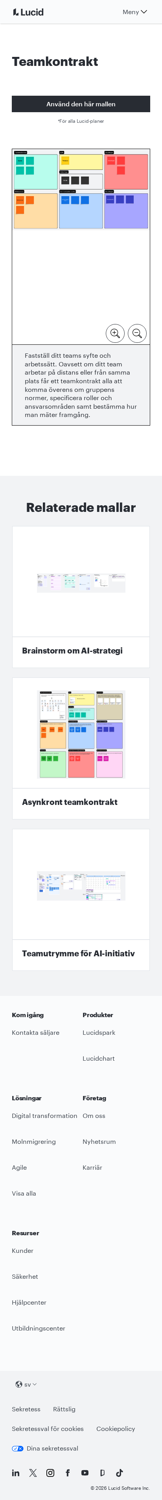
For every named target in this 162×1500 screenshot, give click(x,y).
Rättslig (64, 1409)
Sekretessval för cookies (48, 1428)
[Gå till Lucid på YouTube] (85, 1473)
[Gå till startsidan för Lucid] (38, 12)
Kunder (22, 1250)
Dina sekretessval (52, 1448)
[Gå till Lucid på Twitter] (33, 1473)
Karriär (92, 1167)
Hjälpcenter (29, 1302)
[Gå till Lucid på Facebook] (68, 1473)
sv (27, 1384)
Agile (19, 1167)
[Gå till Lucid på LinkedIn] (16, 1473)
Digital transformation (44, 1115)
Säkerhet (25, 1276)
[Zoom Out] (137, 332)
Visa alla (24, 1193)
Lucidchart (99, 1058)
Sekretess (26, 1409)
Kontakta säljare (35, 1032)
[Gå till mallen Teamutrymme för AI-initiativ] (81, 899)
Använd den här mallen (81, 103)
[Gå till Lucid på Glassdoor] (102, 1473)
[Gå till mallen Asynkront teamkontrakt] (81, 748)
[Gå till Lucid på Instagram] (50, 1473)
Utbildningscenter (38, 1328)
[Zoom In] (115, 332)
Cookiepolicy (115, 1428)
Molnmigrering (34, 1141)
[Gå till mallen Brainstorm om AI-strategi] (81, 597)
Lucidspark (99, 1032)
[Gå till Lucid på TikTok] (119, 1473)
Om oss (94, 1115)
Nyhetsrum (99, 1141)
